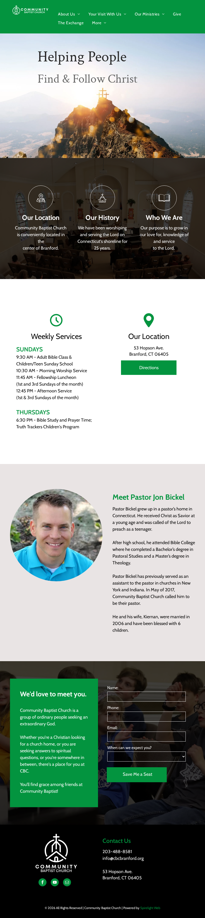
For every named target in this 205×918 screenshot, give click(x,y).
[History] (102, 208)
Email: (112, 727)
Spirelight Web (150, 908)
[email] (67, 883)
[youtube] (55, 883)
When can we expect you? (129, 747)
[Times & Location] (41, 208)
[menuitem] (69, 14)
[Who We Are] (164, 208)
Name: (112, 687)
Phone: (113, 707)
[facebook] (42, 883)
